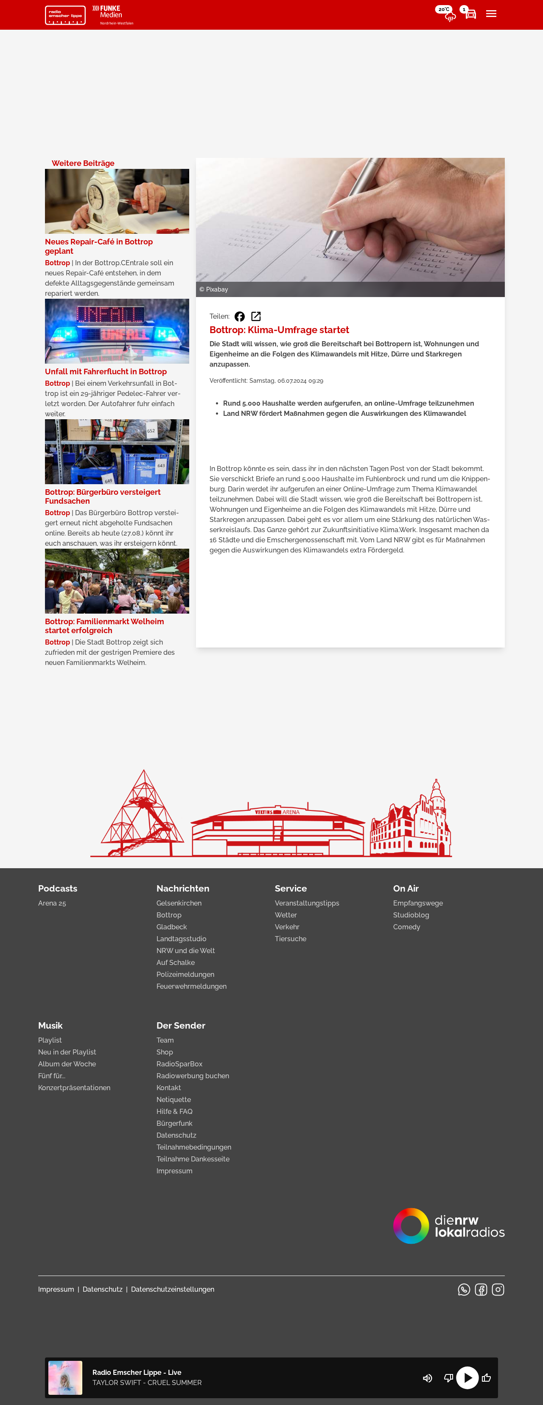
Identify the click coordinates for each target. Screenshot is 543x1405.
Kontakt (169, 1088)
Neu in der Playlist (67, 1052)
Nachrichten (183, 888)
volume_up (428, 1378)
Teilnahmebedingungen (194, 1147)
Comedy (406, 927)
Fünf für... (51, 1076)
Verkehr (287, 927)
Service (291, 888)
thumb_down (449, 1378)
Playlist (50, 1040)
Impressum (175, 1171)
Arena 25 (52, 903)
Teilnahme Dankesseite (193, 1159)
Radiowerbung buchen (193, 1076)
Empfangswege (418, 903)
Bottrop (169, 915)
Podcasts (57, 888)
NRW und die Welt (186, 951)
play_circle (467, 1377)
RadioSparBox (179, 1064)
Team (165, 1040)
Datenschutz (176, 1135)
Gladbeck (172, 927)
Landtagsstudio (182, 939)
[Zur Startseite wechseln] (65, 15)
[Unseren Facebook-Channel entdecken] (481, 1289)
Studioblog (411, 915)
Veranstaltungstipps (307, 903)
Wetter (286, 915)
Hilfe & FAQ (175, 1112)
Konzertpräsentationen (74, 1088)
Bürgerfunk (175, 1123)
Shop (165, 1052)
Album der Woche (67, 1064)
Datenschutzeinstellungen (172, 1289)
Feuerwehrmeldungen (192, 986)
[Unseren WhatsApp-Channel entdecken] (464, 1289)
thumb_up (486, 1378)
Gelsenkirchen (179, 903)
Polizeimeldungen (185, 974)
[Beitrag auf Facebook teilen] (240, 316)
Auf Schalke (176, 963)
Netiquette (174, 1100)
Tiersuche (290, 939)
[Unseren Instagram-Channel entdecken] (498, 1289)
